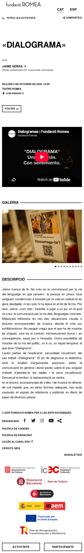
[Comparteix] (59, 421)
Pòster (13, 108)
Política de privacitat (17, 435)
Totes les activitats (21, 18)
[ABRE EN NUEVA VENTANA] (25, 421)
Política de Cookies (15, 428)
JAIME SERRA (12, 66)
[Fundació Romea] (23, 4)
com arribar (15, 93)
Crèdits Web (11, 448)
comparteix (74, 17)
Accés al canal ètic (18, 441)
